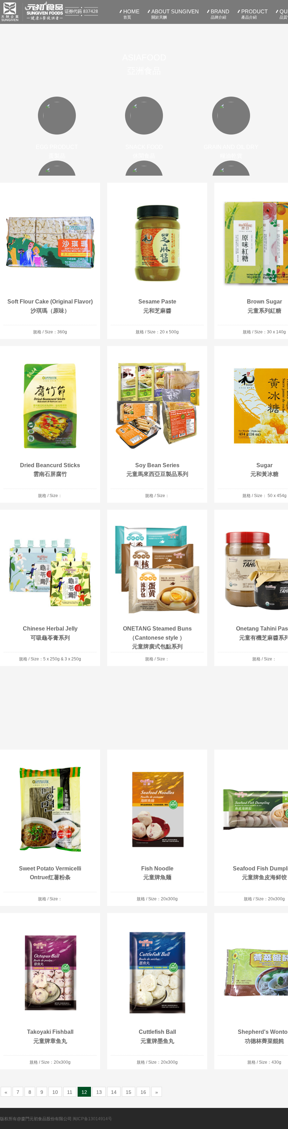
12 (84, 1092)
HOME (131, 13)
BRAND (220, 13)
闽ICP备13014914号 (92, 1118)
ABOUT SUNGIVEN (175, 13)
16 (143, 1092)
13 (99, 1092)
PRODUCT (254, 13)
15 (128, 1092)
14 (114, 1092)
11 (69, 1092)
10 (55, 1092)
